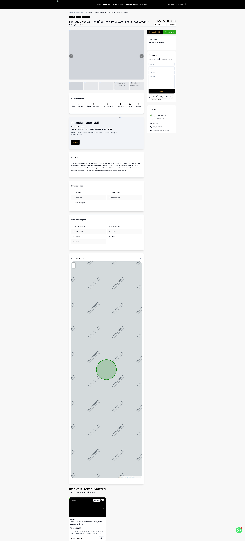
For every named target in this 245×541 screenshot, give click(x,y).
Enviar (161, 91)
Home (98, 4)
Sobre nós (106, 4)
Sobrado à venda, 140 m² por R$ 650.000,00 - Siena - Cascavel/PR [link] (108, 12)
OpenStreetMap (130, 477)
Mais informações (78, 220)
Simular (75, 142)
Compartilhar (160, 24)
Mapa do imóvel (77, 258)
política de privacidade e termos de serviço (162, 98)
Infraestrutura (77, 186)
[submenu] (186, 4)
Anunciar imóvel (132, 4)
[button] (71, 56)
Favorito (172, 24)
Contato (143, 4)
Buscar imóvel (118, 4)
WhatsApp (171, 32)
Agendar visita (156, 32)
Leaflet (122, 477)
